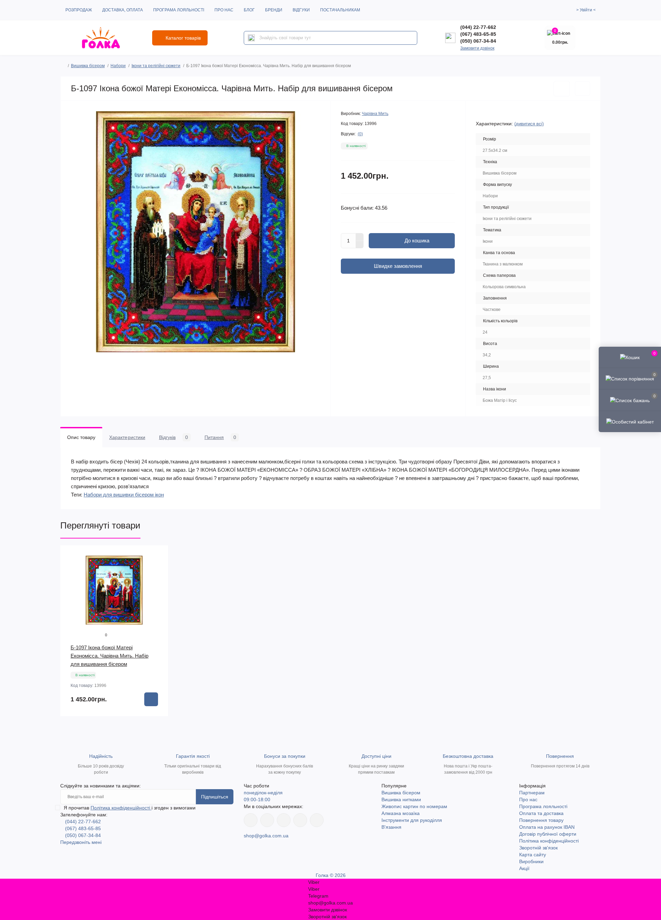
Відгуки (301, 10)
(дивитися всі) (529, 123)
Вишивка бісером (88, 65)
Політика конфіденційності (121, 808)
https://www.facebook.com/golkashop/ (251, 820)
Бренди (273, 10)
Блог (249, 10)
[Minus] (360, 245)
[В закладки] (562, 88)
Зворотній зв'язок (538, 847)
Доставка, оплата (122, 10)
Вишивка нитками (401, 799)
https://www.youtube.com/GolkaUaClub (284, 820)
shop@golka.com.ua (266, 835)
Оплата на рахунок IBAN (547, 827)
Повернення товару (541, 820)
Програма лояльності (178, 10)
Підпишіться (214, 796)
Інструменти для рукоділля (411, 820)
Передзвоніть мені (81, 842)
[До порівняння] (582, 88)
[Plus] (360, 237)
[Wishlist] (158, 569)
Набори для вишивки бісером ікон (124, 495)
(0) (360, 134)
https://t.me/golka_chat (317, 820)
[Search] (251, 38)
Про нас (223, 10)
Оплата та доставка (541, 813)
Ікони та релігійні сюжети (156, 65)
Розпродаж (78, 10)
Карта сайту (532, 854)
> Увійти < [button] (586, 10)
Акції (524, 868)
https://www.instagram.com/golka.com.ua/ (267, 820)
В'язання (391, 827)
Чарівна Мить (375, 113)
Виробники (531, 861)
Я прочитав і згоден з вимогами (130, 808)
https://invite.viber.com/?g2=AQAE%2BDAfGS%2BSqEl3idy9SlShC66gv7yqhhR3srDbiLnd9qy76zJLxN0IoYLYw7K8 (300, 820)
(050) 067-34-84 (478, 41)
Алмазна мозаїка (400, 813)
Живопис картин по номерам (414, 806)
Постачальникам (340, 10)
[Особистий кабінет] (630, 421)
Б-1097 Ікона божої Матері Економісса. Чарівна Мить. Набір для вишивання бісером (109, 656)
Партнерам (532, 792)
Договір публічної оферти (547, 834)
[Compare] (158, 582)
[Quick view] (158, 556)
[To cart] (151, 699)
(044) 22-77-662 (478, 27)
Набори (118, 65)
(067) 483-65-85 (478, 34)
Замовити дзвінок (477, 48)
